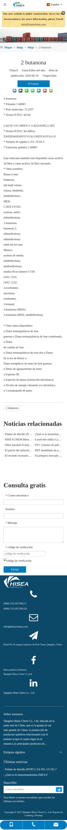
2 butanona (12, 407)
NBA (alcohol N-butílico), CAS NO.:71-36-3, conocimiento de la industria (18, 444)
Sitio (53, 75)
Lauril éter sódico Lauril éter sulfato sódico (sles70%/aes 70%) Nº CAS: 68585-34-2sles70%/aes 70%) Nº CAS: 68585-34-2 (48, 439)
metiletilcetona (12, 195)
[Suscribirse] (59, 789)
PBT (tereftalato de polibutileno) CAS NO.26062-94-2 (48, 450)
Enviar (15, 569)
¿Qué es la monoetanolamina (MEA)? (48, 434)
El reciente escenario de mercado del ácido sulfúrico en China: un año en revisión (18, 455)
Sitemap (39, 815)
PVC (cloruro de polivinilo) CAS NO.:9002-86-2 (48, 444)
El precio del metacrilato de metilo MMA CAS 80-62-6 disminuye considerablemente (18, 450)
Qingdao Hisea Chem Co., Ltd (19, 692)
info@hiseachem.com (33, 24)
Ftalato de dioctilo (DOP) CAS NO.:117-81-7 (18, 434)
